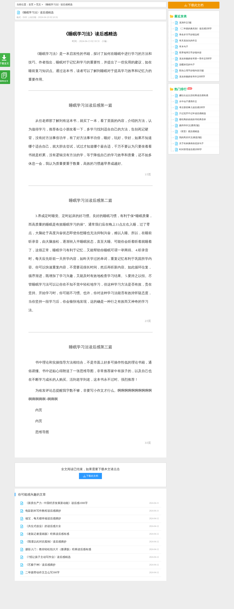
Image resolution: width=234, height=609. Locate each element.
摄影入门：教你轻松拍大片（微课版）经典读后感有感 (58, 549)
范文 (38, 4)
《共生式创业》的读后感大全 (43, 526)
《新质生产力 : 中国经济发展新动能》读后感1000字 (56, 503)
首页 (31, 4)
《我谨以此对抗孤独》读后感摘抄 (45, 541)
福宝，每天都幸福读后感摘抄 (43, 518)
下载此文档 (196, 5)
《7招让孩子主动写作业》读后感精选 (48, 557)
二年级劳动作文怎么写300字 (42, 572)
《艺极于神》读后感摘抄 (40, 564)
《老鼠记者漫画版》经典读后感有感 (47, 533)
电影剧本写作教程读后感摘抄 (43, 510)
